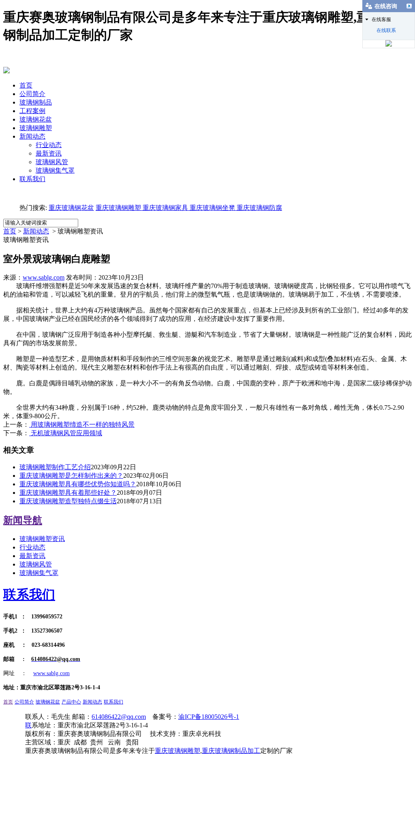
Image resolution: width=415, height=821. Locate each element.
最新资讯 (49, 153)
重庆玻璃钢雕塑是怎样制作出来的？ (71, 475)
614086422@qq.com (119, 716)
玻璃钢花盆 (35, 119)
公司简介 (32, 93)
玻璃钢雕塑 (35, 127)
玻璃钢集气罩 (55, 170)
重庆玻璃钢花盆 (71, 207)
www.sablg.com (43, 277)
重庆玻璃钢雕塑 (118, 207)
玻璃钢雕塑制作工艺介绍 (55, 467)
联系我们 (32, 178)
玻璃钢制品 (35, 102)
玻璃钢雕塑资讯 (42, 538)
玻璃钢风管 (52, 161)
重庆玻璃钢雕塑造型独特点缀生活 (68, 501)
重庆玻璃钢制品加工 (231, 750)
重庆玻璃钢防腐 (259, 207)
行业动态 (49, 144)
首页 (25, 85)
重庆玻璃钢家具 (164, 207)
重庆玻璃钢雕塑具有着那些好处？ (68, 492)
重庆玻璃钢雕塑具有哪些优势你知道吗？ (77, 484)
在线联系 (386, 30)
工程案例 (32, 110)
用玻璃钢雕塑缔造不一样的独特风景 (82, 424)
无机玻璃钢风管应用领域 (65, 433)
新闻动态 (32, 136)
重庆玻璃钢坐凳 (211, 207)
